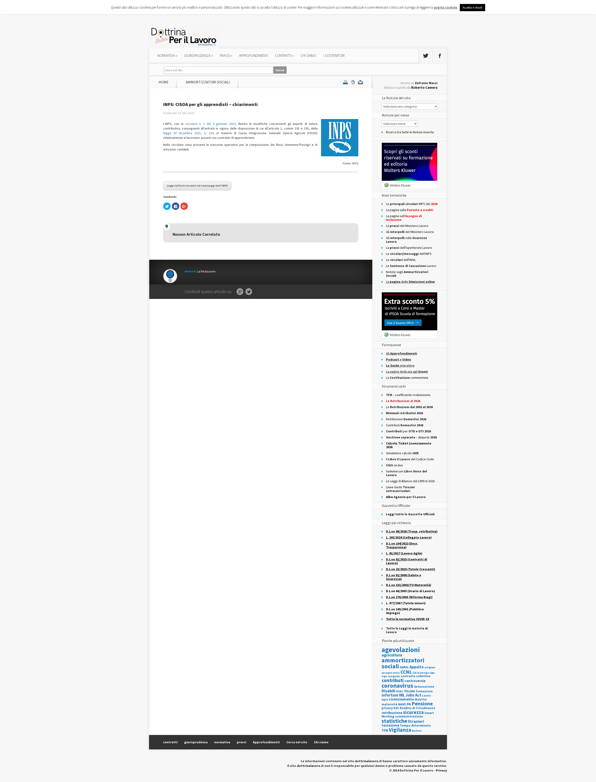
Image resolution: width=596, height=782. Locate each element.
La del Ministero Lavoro (407, 226)
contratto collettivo (415, 676)
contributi (393, 680)
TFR (385, 730)
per (408, 431)
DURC (399, 691)
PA (409, 704)
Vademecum (406, 473)
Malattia (421, 699)
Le (409, 407)
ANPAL (404, 667)
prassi (226, 55)
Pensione (422, 703)
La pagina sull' (404, 218)
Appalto (417, 667)
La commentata (407, 378)
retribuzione (392, 712)
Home (164, 82)
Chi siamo (308, 55)
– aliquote (411, 437)
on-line (394, 465)
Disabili (388, 690)
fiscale (409, 691)
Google (240, 292)
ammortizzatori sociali (208, 82)
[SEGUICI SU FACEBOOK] (440, 55)
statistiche (394, 720)
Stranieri (416, 721)
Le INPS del (411, 204)
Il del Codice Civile (410, 459)
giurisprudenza (198, 55)
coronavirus (397, 685)
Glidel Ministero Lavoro (410, 232)
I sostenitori (334, 55)
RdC (396, 708)
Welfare (417, 730)
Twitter (248, 292)
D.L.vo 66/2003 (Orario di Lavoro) (410, 591)
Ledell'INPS (409, 254)
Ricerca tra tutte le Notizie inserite (410, 132)
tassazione (390, 725)
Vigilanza (400, 729)
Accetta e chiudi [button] (472, 8)
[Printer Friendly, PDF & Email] (353, 82)
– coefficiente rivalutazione (408, 395)
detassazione (424, 687)
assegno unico (391, 672)
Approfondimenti (266, 742)
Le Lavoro (411, 266)
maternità (389, 704)
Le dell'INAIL (401, 260)
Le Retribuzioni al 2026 (403, 401)
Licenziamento (401, 699)
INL (402, 695)
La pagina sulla (409, 210)
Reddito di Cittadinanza (417, 708)
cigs (384, 676)
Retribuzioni (406, 419)
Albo (406, 497)
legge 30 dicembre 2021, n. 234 (188, 133)
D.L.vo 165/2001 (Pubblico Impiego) (405, 611)
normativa (167, 55)
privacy (387, 708)
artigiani (429, 667)
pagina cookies (445, 7)
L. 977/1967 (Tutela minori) (406, 603)
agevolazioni (401, 649)
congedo (394, 676)
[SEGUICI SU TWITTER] (426, 55)
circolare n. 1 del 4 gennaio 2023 (210, 124)
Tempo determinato (415, 725)
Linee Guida (400, 489)
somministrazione (409, 716)
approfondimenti (253, 55)
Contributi (404, 425)
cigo (432, 672)
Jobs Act (413, 695)
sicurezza (413, 712)
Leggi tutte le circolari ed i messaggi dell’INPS (197, 185)
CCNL (406, 672)
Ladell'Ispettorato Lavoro (409, 248)
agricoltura (392, 655)
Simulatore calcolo (402, 453)
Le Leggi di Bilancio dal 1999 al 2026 (410, 481)
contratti (284, 55)
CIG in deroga (421, 672)
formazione (424, 691)
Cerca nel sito (296, 742)
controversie (415, 681)
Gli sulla (406, 240)
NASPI (402, 704)
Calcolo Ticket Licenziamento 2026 (408, 445)
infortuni (390, 695)
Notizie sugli (407, 274)
